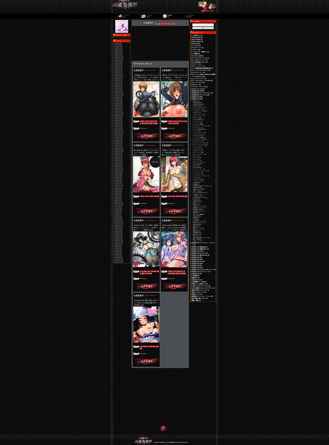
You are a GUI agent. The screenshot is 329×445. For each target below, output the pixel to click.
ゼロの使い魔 (196, 167)
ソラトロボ (196, 177)
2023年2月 (117, 108)
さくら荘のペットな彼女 (199, 111)
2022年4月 (117, 123)
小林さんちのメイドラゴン (200, 286)
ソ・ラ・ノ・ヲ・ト (198, 169)
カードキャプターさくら (199, 58)
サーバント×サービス (198, 107)
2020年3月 (117, 162)
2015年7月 (117, 248)
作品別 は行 (195, 259)
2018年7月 (117, 192)
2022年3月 (117, 125)
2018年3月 (117, 199)
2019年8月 (117, 172)
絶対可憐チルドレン (198, 221)
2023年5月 (117, 103)
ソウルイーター (197, 172)
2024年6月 (117, 83)
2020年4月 (117, 160)
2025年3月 (117, 69)
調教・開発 (195, 300)
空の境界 (195, 219)
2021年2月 (117, 145)
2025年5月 (117, 66)
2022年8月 (117, 117)
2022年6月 (117, 120)
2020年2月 (117, 163)
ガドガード (195, 64)
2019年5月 (117, 177)
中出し (171, 123)
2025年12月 (117, 55)
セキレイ (195, 156)
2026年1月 (117, 54)
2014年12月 (117, 259)
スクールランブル (197, 141)
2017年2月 (117, 219)
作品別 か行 (195, 97)
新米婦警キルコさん (198, 211)
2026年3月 (117, 51)
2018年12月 (117, 185)
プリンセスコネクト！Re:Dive (201, 80)
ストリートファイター (198, 146)
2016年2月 (117, 237)
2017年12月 (117, 203)
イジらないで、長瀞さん (199, 51)
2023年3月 (117, 106)
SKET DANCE (196, 41)
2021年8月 (117, 135)
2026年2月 (117, 52)
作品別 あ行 (195, 90)
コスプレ (147, 196)
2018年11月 (117, 186)
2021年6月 (117, 139)
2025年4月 (117, 68)
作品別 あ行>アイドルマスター (201, 93)
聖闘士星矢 (196, 231)
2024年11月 (117, 75)
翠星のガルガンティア (198, 222)
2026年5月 (117, 48)
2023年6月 (117, 102)
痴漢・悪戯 (184, 196)
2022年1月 (117, 128)
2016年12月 (117, 222)
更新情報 (169, 16)
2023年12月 (117, 92)
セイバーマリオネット (198, 154)
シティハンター (197, 121)
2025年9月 (117, 60)
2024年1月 (117, 91)
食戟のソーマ (196, 241)
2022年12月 (117, 111)
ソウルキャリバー (197, 174)
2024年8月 (117, 80)
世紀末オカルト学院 (198, 189)
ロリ (148, 346)
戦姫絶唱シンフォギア (198, 207)
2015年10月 (117, 243)
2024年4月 (117, 86)
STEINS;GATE (143, 128)
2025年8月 (117, 62)
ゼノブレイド (196, 161)
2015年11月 (117, 242)
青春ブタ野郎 (196, 239)
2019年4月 (117, 179)
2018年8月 (117, 191)
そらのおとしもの (197, 179)
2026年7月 (117, 45)
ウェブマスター (190, 16)
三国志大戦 (196, 182)
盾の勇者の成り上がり (199, 298)
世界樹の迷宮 (196, 187)
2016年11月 (117, 223)
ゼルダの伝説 (196, 164)
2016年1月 (117, 239)
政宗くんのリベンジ (198, 292)
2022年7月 (117, 119)
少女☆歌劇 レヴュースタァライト (202, 288)
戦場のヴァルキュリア (198, 206)
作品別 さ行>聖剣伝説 (198, 247)
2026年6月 (117, 46)
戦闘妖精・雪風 (197, 209)
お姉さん (142, 121)
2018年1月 (117, 202)
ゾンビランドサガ (197, 181)
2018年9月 (117, 189)
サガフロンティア (197, 109)
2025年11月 (117, 57)
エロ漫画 (194, 54)
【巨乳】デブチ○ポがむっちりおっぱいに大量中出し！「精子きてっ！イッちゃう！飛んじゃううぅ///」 (174, 77)
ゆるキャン (195, 84)
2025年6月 (117, 65)
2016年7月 (117, 229)
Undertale (195, 43)
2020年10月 (117, 151)
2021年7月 (117, 137)
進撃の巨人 (196, 234)
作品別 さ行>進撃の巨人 (199, 249)
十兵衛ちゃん (196, 194)
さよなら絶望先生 (197, 119)
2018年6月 (117, 194)
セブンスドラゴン (197, 162)
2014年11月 (117, 260)
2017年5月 (117, 214)
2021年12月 (117, 129)
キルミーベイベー (197, 66)
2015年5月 (117, 251)
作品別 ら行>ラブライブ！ (200, 271)
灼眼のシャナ (196, 294)
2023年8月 (117, 99)
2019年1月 (117, 183)
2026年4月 (117, 49)
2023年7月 (117, 100)
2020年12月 (117, 148)
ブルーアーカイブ (197, 82)
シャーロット (196, 122)
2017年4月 (117, 216)
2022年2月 (117, 126)
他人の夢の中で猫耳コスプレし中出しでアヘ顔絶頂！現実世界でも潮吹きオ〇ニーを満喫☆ (145, 152)
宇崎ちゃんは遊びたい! (199, 284)
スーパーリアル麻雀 (198, 137)
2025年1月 (117, 72)
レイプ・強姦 (143, 271)
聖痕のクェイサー (197, 229)
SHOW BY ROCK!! (198, 104)
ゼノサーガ (196, 159)
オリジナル (195, 56)
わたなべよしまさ (197, 88)
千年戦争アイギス (197, 196)
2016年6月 (117, 231)
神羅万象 (195, 217)
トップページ (126, 16)
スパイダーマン (197, 149)
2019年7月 (117, 174)
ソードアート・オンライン (200, 171)
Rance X (195, 100)
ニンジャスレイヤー (198, 78)
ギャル (169, 196)
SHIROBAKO (196, 102)
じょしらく (196, 131)
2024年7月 (117, 82)
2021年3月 (117, 143)
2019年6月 (117, 176)
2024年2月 (117, 89)
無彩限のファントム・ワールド (201, 296)
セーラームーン (197, 152)
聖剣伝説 (195, 226)
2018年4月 (117, 197)
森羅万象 (195, 212)
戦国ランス (196, 202)
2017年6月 (117, 213)
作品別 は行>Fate (197, 261)
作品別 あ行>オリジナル (199, 95)
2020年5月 (117, 159)
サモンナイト (196, 117)
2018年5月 (117, 196)
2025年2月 (117, 71)
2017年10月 (117, 206)
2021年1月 (117, 146)
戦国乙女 (195, 204)
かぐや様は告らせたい (199, 62)
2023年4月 (117, 105)
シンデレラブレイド (198, 134)
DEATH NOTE (196, 37)
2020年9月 (117, 152)
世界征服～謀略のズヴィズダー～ (201, 186)
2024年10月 (117, 77)
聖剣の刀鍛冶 (196, 224)
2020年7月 (117, 156)
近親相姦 (155, 123)
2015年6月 (117, 249)
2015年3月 (117, 254)
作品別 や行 (195, 265)
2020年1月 (117, 165)
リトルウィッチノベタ (199, 86)
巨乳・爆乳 (144, 123)
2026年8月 (117, 43)
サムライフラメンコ (198, 115)
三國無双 (195, 184)
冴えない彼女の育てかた (199, 192)
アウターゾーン (197, 47)
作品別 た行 (195, 251)
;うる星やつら (196, 35)
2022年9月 (117, 115)
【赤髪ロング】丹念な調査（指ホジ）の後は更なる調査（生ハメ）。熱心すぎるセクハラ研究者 (174, 152)
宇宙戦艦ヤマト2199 (198, 282)
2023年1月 (117, 109)
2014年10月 (117, 262)
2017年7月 (117, 211)
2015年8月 (117, 246)
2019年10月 (117, 169)
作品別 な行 (195, 257)
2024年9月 (117, 79)
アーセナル (195, 45)
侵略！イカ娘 (196, 191)
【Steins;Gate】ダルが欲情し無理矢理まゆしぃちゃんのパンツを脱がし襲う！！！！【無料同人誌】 (146, 227)
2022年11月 (117, 112)
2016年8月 (117, 228)
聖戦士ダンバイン (197, 227)
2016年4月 (117, 234)
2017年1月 (117, 220)
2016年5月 (117, 233)
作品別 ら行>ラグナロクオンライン (203, 269)
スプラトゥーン (197, 151)
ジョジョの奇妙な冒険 (198, 129)
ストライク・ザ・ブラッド (200, 142)
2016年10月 (117, 225)
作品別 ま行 (195, 263)
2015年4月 (117, 253)
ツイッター (150, 16)
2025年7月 (117, 63)
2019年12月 (117, 166)
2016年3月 (117, 236)
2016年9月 (117, 226)
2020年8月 (117, 154)
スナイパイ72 (196, 147)
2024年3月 (117, 88)
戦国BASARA (196, 201)
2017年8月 (117, 209)
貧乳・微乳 (150, 123)
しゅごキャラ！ (197, 127)
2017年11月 (117, 205)
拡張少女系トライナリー (199, 290)
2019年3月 (117, 180)
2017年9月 (117, 208)
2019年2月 (117, 182)
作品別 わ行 (195, 273)
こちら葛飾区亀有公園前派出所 (201, 68)
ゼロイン (195, 166)
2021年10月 (117, 132)
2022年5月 (117, 122)
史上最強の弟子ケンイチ (199, 197)
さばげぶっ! (196, 112)
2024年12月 (117, 74)
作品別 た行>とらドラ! (199, 253)
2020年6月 (117, 157)
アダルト (194, 49)
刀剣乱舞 (194, 275)
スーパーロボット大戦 (198, 139)
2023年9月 (117, 97)
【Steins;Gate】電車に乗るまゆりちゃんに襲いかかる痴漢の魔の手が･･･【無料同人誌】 (146, 303)
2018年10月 (117, 188)
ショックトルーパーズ (198, 132)
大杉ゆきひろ (196, 280)
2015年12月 (117, 240)
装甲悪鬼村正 (196, 232)
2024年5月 (117, 85)
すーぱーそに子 (197, 135)
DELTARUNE (196, 39)
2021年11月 (117, 131)
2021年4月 (117, 142)
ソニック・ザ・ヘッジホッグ (200, 176)
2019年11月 (117, 168)
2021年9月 (117, 134)
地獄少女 (194, 277)
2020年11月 (117, 149)
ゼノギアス (196, 157)
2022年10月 (117, 114)
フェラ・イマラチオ (149, 121)
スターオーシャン (197, 72)
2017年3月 (117, 217)
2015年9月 (117, 245)
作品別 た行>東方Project (199, 255)
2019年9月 (117, 171)
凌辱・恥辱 (153, 271)
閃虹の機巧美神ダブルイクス (200, 237)
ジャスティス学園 (197, 124)
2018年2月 (117, 200)
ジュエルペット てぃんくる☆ (200, 125)
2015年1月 (117, 257)
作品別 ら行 (195, 267)
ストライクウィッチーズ (199, 144)
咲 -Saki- (195, 199)
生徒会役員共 (196, 216)
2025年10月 (117, 58)
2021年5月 (117, 140)
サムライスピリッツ (198, 114)
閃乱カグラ (196, 236)
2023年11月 (117, 94)
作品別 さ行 (195, 99)
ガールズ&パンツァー (198, 60)
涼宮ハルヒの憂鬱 (197, 214)
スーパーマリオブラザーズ (200, 70)
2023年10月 (117, 95)
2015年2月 (117, 256)
